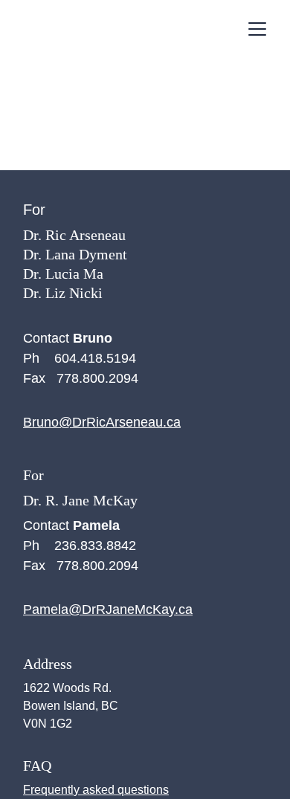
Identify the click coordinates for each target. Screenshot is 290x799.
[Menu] (257, 29)
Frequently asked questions (96, 789)
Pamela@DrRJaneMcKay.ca (108, 609)
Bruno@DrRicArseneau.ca (102, 422)
